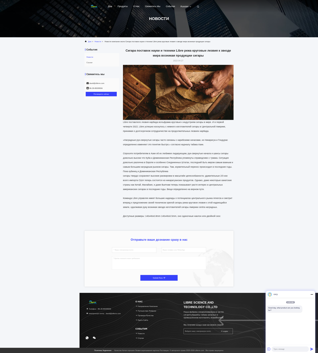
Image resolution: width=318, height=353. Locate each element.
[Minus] (311, 294)
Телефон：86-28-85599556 (99, 309)
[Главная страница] (94, 6)
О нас (136, 6)
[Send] (312, 349)
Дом (110, 6)
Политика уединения (102, 350)
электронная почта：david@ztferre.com (104, 313)
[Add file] (269, 349)
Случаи (89, 62)
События (170, 6)
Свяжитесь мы (152, 6)
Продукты (123, 6)
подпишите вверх (227, 331)
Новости (98, 41)
